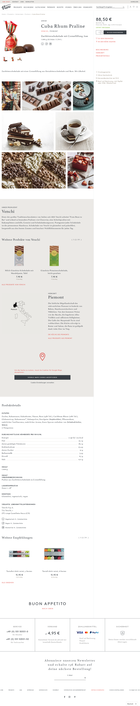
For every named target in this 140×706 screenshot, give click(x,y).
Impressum (30, 690)
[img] (6, 7)
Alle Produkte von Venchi (13, 284)
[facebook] (64, 697)
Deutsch (130, 704)
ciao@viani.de (134, 690)
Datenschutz (43, 690)
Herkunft (100, 53)
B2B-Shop (6, 2)
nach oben (47, 608)
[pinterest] (75, 697)
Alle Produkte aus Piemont (60, 338)
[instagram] (69, 697)
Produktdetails (103, 56)
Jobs (1, 690)
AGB (20, 690)
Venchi (44, 31)
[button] (130, 7)
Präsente (11, 690)
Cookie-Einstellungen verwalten (42, 382)
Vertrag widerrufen (97, 690)
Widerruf (56, 690)
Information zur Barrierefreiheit (75, 690)
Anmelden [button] (134, 2)
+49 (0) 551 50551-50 (17, 639)
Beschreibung (102, 50)
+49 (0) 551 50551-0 (17, 631)
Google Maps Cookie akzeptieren (42, 377)
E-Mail (70, 675)
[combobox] (132, 704)
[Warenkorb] (137, 7)
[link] (18, 7)
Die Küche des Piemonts (58, 334)
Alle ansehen (8, 582)
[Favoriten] (134, 7)
